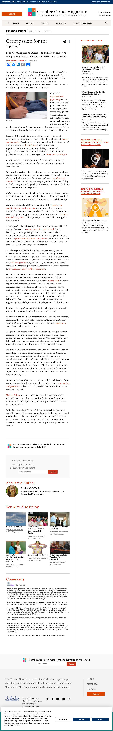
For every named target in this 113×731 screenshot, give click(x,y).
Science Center (20, 2)
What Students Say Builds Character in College (93, 93)
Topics (15, 23)
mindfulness (60, 322)
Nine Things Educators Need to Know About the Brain (36, 529)
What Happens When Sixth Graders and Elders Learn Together (94, 69)
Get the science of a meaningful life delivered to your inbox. (59, 659)
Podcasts (61, 23)
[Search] (106, 22)
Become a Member (105, 15)
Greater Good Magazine (57, 12)
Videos (45, 23)
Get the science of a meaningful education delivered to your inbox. (22, 464)
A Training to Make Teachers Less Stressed (58, 557)
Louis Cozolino (37, 536)
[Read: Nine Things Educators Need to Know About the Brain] (38, 518)
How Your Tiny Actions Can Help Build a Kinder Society (94, 115)
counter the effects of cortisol (40, 229)
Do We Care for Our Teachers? (59, 527)
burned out (30, 145)
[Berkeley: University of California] (12, 698)
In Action (42, 2)
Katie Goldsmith (15, 530)
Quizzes (30, 23)
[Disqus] (38, 608)
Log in (100, 12)
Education (16, 31)
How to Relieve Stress (37, 555)
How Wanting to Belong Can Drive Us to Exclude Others (95, 142)
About (90, 678)
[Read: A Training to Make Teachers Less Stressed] (60, 547)
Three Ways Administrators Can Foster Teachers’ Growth (15, 558)
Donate (12, 14)
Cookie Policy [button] (19, 723)
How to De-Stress (14, 526)
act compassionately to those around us (27, 268)
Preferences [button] (18, 725)
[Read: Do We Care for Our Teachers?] (60, 518)
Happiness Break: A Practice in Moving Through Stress (92, 191)
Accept (100, 719)
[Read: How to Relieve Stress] (38, 547)
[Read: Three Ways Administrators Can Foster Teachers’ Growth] (16, 547)
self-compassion (18, 262)
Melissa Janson (59, 562)
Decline (81, 719)
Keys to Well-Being (83, 23)
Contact (91, 688)
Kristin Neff (53, 280)
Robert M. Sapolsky (38, 558)
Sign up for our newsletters (100, 2)
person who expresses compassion (31, 238)
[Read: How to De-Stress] (16, 518)
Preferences (63, 719)
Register (108, 12)
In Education (52, 2)
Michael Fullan (13, 395)
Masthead (92, 683)
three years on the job (56, 154)
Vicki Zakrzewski (16, 60)
